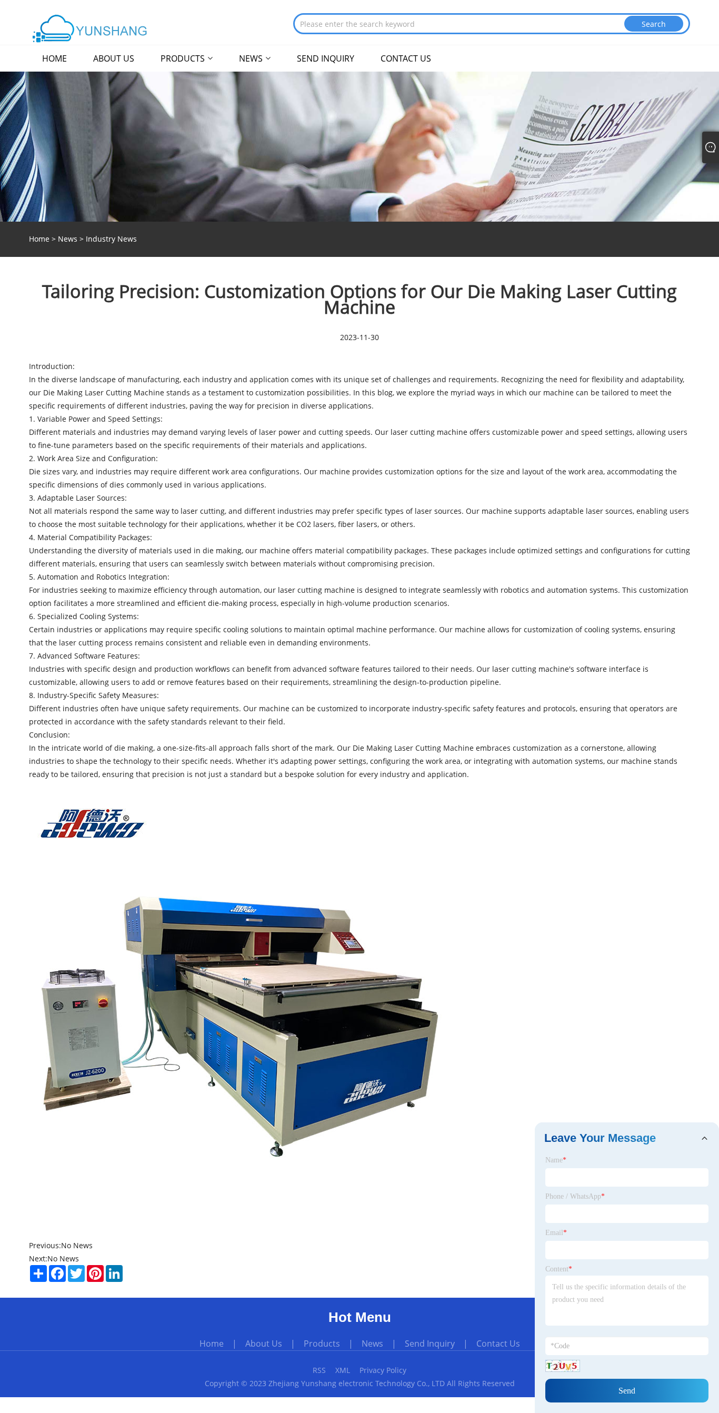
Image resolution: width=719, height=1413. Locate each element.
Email (556, 1233)
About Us (263, 1343)
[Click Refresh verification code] (562, 1366)
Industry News (111, 239)
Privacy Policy (382, 1370)
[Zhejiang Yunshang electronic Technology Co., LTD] (91, 29)
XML (342, 1370)
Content (558, 1269)
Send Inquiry (430, 1343)
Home (211, 1343)
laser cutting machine (429, 432)
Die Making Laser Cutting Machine (412, 748)
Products (322, 1343)
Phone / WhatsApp (575, 1196)
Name (555, 1160)
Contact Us (498, 1343)
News (67, 239)
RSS (319, 1370)
